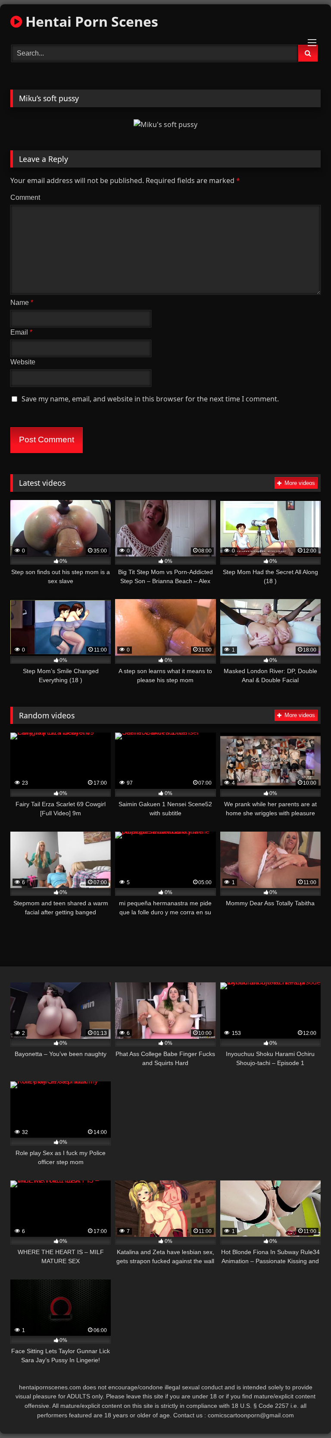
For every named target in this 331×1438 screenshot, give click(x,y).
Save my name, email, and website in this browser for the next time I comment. (150, 399)
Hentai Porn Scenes (90, 21)
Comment (25, 197)
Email (21, 332)
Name (21, 302)
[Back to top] (304, 1412)
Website (22, 362)
